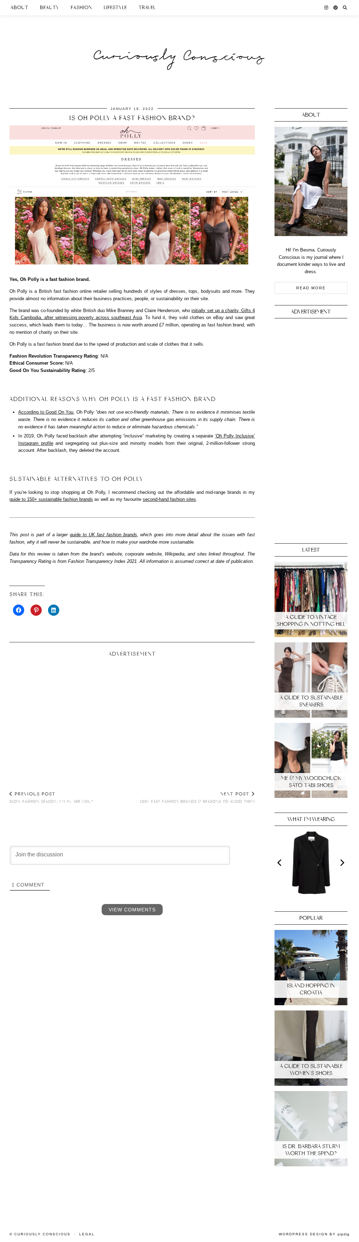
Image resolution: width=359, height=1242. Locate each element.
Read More (311, 288)
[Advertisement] (132, 716)
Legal (87, 1234)
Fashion (81, 8)
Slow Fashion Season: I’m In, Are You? (51, 797)
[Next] (341, 862)
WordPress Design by (314, 1234)
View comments (132, 909)
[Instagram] (326, 7)
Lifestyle (115, 8)
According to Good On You (45, 412)
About (19, 8)
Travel (147, 8)
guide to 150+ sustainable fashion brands (51, 499)
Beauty (49, 8)
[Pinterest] (335, 7)
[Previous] (280, 862)
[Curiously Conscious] (179, 43)
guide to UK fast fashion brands (103, 534)
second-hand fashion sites (169, 499)
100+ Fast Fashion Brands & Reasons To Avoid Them (197, 797)
